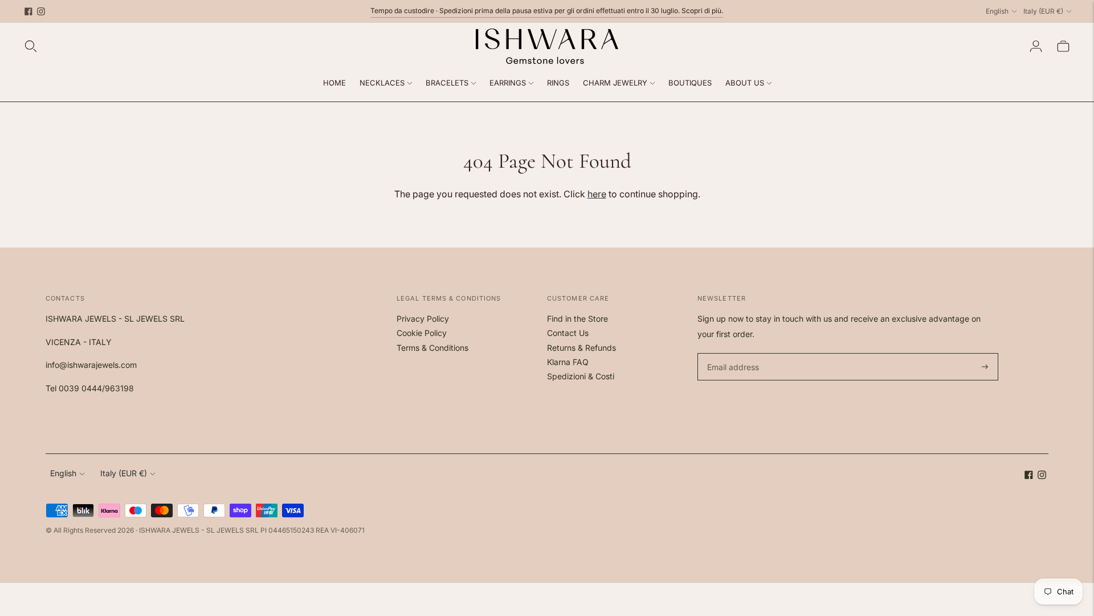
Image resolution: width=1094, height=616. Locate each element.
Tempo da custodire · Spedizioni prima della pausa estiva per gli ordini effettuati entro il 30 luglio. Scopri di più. (546, 10)
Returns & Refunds (581, 347)
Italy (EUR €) (1043, 11)
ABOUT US (744, 82)
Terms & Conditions (432, 347)
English (997, 11)
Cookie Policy (422, 333)
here (596, 194)
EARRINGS (507, 82)
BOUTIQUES (690, 82)
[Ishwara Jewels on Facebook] (28, 11)
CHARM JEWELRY (615, 82)
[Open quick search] (31, 46)
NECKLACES (382, 82)
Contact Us (568, 333)
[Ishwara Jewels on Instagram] (41, 11)
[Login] (1036, 46)
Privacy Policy (423, 318)
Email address (731, 353)
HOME (334, 82)
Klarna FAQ (568, 362)
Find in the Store (577, 318)
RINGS (558, 82)
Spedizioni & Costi (580, 376)
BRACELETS (447, 82)
